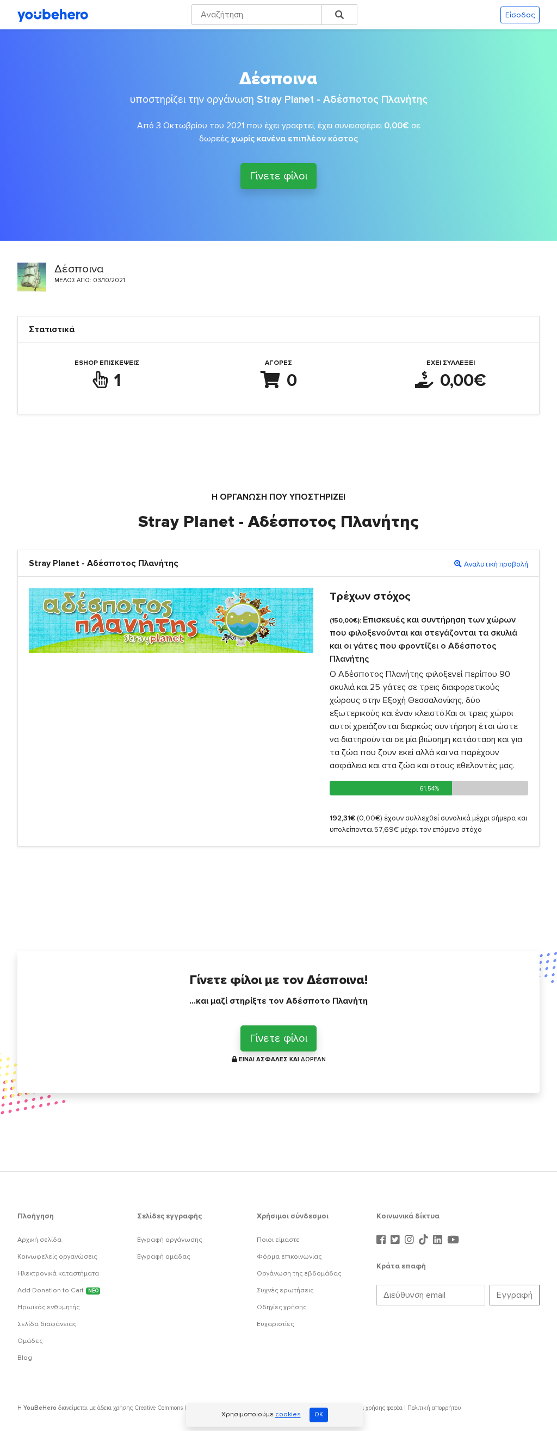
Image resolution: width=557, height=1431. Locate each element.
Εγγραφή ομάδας (163, 1257)
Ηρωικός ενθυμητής (48, 1307)
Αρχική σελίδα (39, 1240)
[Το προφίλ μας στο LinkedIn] (439, 1240)
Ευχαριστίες (275, 1324)
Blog (24, 1358)
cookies (288, 1415)
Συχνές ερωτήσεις (285, 1290)
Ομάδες (29, 1341)
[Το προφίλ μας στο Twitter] (397, 1240)
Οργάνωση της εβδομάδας (299, 1274)
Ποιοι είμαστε (278, 1240)
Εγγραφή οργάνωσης (169, 1240)
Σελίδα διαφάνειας (46, 1324)
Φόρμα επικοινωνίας (289, 1257)
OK (318, 1414)
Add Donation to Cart (57, 1290)
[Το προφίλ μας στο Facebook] (382, 1240)
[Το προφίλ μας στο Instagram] (411, 1240)
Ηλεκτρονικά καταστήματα (58, 1274)
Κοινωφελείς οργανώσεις (57, 1257)
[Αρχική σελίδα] (52, 15)
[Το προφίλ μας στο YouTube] (453, 1240)
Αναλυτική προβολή (496, 564)
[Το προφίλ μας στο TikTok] (425, 1240)
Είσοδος (520, 15)
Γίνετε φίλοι (278, 175)
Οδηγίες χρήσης (281, 1307)
